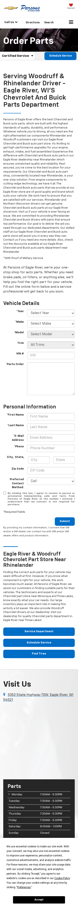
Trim (20, 343)
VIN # (20, 353)
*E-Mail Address (18, 438)
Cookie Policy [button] (62, 878)
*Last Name (15, 425)
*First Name (15, 414)
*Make (19, 322)
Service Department (39, 631)
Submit (65, 521)
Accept (39, 899)
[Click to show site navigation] (71, 23)
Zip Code (17, 468)
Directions (33, 22)
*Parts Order (15, 364)
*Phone (19, 446)
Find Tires (39, 653)
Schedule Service (60, 56)
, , (16, 457)
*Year (20, 311)
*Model (19, 332)
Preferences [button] (24, 887)
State (19, 457)
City (10, 457)
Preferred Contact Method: (17, 483)
